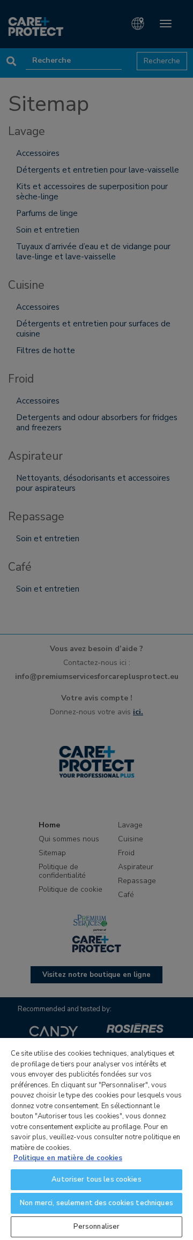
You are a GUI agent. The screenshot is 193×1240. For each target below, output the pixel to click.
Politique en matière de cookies (67, 1158)
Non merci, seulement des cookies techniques (96, 1203)
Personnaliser (96, 1226)
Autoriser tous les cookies (96, 1179)
